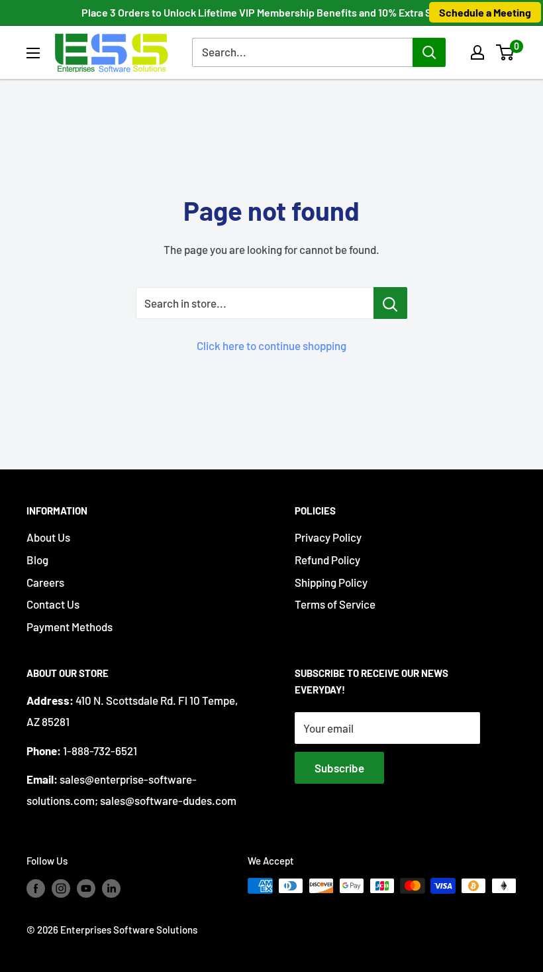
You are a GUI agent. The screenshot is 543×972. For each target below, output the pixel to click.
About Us (48, 537)
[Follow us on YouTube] (86, 888)
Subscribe (339, 767)
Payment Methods (69, 626)
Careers (45, 582)
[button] (505, 52)
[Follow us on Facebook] (35, 888)
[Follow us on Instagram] (61, 888)
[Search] (429, 52)
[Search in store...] (390, 303)
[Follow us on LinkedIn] (111, 888)
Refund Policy (327, 559)
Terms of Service (335, 604)
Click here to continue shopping (271, 345)
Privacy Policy (328, 537)
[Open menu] (33, 53)
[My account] (477, 52)
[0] (505, 52)
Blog (37, 559)
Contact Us (52, 604)
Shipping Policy (331, 582)
